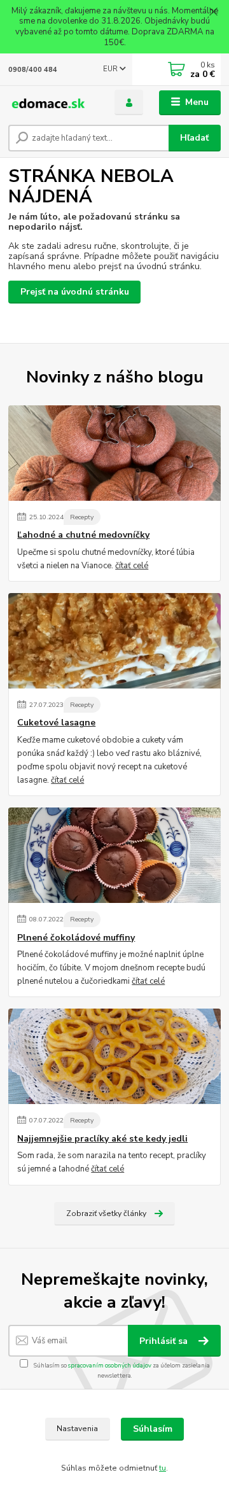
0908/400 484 (32, 69)
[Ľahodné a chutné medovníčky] (114, 453)
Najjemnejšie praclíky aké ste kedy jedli (102, 1139)
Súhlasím (152, 1429)
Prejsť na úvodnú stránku (74, 292)
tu (162, 1468)
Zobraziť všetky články (106, 1213)
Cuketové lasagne (56, 723)
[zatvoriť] (213, 13)
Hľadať (194, 138)
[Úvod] (52, 103)
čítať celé (131, 565)
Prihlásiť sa (164, 1341)
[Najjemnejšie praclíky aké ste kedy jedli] (114, 1056)
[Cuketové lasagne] (114, 641)
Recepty (82, 517)
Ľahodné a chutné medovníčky (83, 535)
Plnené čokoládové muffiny (76, 938)
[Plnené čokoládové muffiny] (114, 855)
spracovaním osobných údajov (109, 1365)
